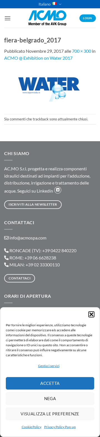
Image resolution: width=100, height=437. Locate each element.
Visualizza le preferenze (50, 413)
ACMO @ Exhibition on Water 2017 (38, 57)
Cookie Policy (31, 427)
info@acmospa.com (27, 237)
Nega (50, 398)
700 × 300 (81, 51)
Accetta (49, 383)
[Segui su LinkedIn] (57, 190)
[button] (91, 314)
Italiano (45, 4)
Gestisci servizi (48, 366)
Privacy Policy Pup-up (60, 427)
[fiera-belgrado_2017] (50, 87)
